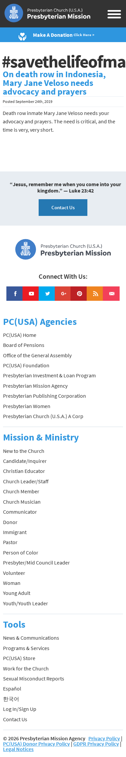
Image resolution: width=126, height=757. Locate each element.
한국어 (11, 699)
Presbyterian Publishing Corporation (44, 395)
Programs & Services (26, 648)
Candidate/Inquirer (25, 461)
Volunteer (14, 573)
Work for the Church (26, 668)
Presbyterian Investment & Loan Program (49, 375)
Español (12, 688)
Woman (11, 583)
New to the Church (23, 451)
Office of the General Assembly (37, 355)
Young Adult (16, 593)
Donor (10, 522)
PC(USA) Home (19, 335)
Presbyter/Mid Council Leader (36, 562)
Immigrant (15, 532)
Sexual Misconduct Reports (33, 678)
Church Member (21, 491)
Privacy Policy (104, 738)
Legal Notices (18, 749)
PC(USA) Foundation (26, 365)
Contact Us (63, 207)
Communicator (20, 511)
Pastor (10, 542)
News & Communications (31, 637)
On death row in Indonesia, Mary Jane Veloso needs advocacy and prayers (54, 83)
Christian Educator (24, 471)
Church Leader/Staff (25, 481)
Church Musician (22, 501)
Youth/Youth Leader (25, 603)
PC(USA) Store (19, 658)
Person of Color (20, 552)
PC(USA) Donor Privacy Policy (36, 743)
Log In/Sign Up (19, 709)
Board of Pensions (23, 345)
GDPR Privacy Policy (96, 743)
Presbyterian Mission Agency (35, 385)
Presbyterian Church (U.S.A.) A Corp (43, 416)
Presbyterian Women (26, 406)
